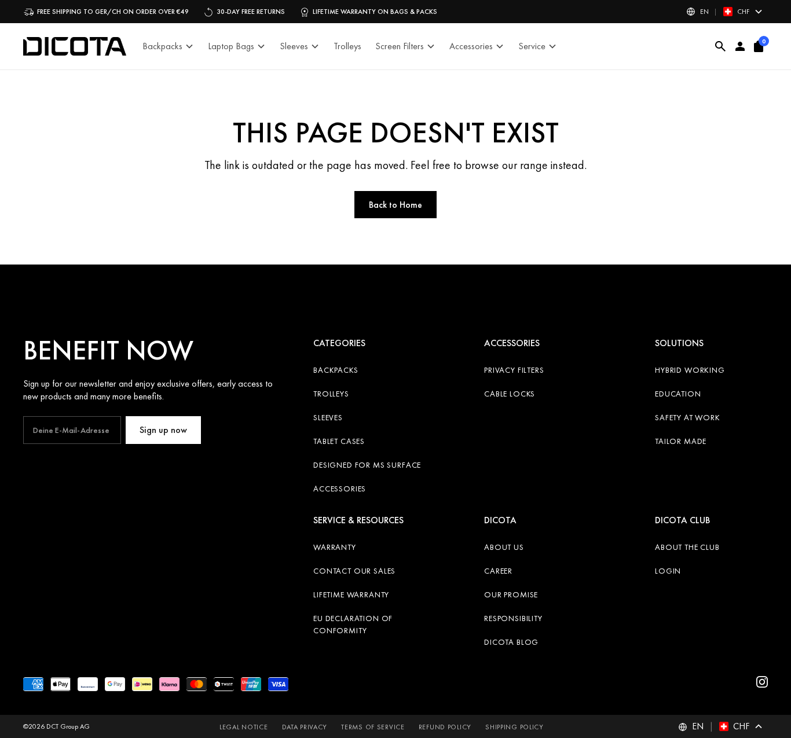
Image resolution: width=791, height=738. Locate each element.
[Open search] (721, 46)
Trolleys (331, 393)
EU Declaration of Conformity (353, 624)
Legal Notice (243, 727)
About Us (504, 547)
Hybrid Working (690, 370)
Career (498, 571)
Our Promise (511, 594)
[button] (725, 11)
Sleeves (328, 417)
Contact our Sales (354, 571)
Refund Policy (445, 727)
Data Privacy (305, 727)
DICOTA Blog (511, 642)
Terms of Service (373, 727)
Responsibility (513, 618)
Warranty (334, 547)
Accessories (339, 488)
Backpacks (335, 370)
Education (678, 393)
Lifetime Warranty (351, 594)
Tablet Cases (339, 441)
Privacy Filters (514, 370)
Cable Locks (509, 393)
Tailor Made (680, 441)
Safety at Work (687, 417)
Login (668, 571)
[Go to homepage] (74, 46)
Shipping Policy (514, 727)
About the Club (687, 547)
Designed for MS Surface (367, 465)
